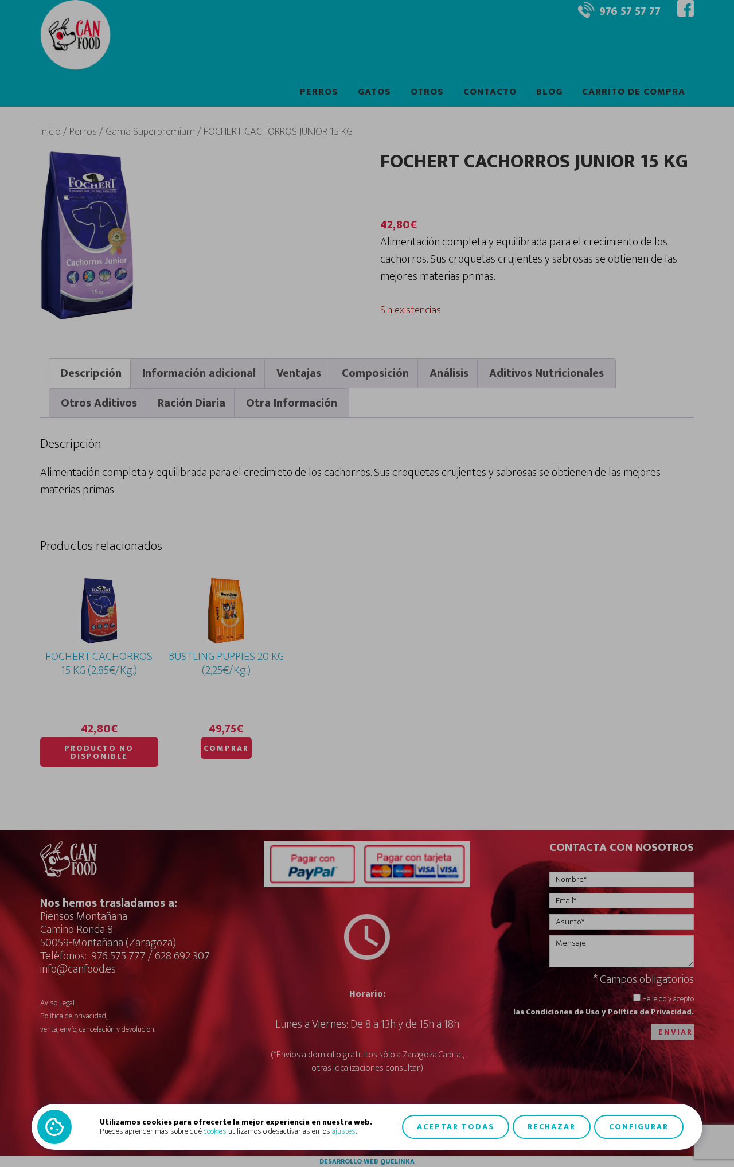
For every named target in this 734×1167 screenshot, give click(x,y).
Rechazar (552, 1126)
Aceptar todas (455, 1126)
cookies (215, 1131)
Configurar (639, 1126)
